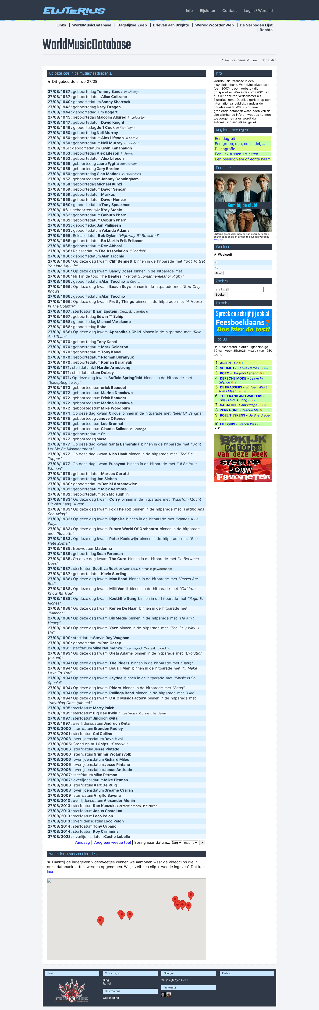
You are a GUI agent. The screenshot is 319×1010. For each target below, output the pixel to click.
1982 (65, 489)
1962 (65, 215)
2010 (65, 800)
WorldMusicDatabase (91, 25)
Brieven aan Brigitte (171, 25)
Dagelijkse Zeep (132, 25)
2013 (65, 805)
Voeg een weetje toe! (112, 842)
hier (50, 871)
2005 (66, 744)
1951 (65, 148)
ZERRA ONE (229, 410)
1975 (65, 418)
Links (61, 25)
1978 (65, 473)
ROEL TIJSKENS (232, 415)
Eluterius (73, 10)
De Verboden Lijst (256, 25)
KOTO (224, 373)
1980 (66, 483)
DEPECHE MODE (233, 378)
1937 (65, 91)
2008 (66, 785)
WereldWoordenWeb (214, 25)
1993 (66, 653)
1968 (66, 321)
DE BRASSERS (231, 387)
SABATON (228, 405)
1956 (65, 173)
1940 (66, 101)
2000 (66, 728)
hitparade (165, 261)
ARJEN (225, 363)
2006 (66, 749)
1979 (65, 478)
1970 (65, 341)
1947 (65, 122)
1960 (66, 204)
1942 (65, 107)
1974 (65, 413)
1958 (65, 184)
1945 (65, 117)
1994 (66, 663)
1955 (65, 163)
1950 (65, 132)
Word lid (218, 239)
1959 (65, 189)
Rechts (266, 29)
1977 (65, 439)
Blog (106, 980)
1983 (66, 499)
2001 (65, 733)
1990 (66, 637)
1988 (66, 578)
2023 (66, 836)
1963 (66, 225)
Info (189, 10)
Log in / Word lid (258, 10)
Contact (229, 10)
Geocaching (111, 997)
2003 (66, 738)
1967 (65, 311)
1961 (65, 209)
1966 (66, 251)
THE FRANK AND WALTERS (241, 396)
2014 (65, 826)
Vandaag (82, 842)
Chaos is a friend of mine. (239, 60)
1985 (65, 548)
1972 (65, 387)
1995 (65, 708)
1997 (65, 718)
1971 (65, 367)
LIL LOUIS (227, 424)
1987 (65, 568)
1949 (66, 127)
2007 (66, 774)
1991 (65, 648)
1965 (65, 235)
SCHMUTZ (228, 368)
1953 (65, 153)
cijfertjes (174, 980)
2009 (66, 795)
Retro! (107, 983)
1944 (66, 112)
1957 (65, 179)
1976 (65, 433)
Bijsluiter (207, 10)
